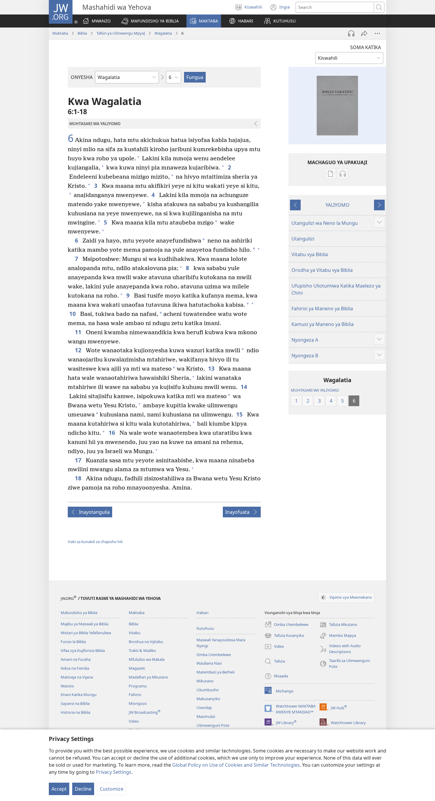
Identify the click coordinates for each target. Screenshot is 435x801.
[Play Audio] (351, 33)
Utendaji (204, 707)
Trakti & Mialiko (142, 650)
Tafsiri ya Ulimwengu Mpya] (120, 33)
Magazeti (137, 668)
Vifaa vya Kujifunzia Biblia (83, 650)
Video (134, 721)
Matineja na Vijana (77, 677)
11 (79, 332)
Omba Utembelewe (213, 654)
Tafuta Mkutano (338, 625)
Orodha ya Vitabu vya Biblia (322, 270)
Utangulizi (302, 238)
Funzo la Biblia (73, 641)
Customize (111, 789)
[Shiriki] (364, 33)
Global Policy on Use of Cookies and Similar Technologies (236, 765)
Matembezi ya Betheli (215, 672)
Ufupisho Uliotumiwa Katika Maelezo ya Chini (336, 289)
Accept (59, 789)
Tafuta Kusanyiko (284, 636)
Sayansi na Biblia (75, 703)
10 (73, 313)
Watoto (67, 686)
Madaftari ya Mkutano (148, 677)
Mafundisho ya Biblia (79, 612)
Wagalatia (163, 33)
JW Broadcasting (144, 712)
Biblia (82, 33)
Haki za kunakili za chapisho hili (95, 541)
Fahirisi (135, 694)
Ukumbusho (207, 689)
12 (79, 350)
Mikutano (205, 681)
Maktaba (60, 33)
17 (79, 460)
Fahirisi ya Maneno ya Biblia (322, 308)
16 (113, 432)
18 (79, 478)
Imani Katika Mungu (78, 694)
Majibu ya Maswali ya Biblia (84, 623)
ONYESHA (82, 77)
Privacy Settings (113, 772)
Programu (138, 686)
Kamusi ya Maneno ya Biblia (322, 324)
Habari (202, 612)
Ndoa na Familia (75, 668)
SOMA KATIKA (365, 47)
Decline (83, 789)
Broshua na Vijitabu (146, 641)
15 (240, 414)
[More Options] (377, 33)
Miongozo (138, 703)
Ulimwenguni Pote (212, 725)
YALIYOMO (337, 205)
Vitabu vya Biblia (309, 254)
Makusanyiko (208, 698)
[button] (150, 21)
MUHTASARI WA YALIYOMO (315, 390)
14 (245, 387)
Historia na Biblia (75, 712)
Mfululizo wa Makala (147, 659)
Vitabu (134, 632)
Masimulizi (205, 716)
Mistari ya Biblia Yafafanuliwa (86, 632)
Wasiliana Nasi (209, 663)
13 (212, 368)
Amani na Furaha (76, 659)
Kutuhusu (205, 628)
